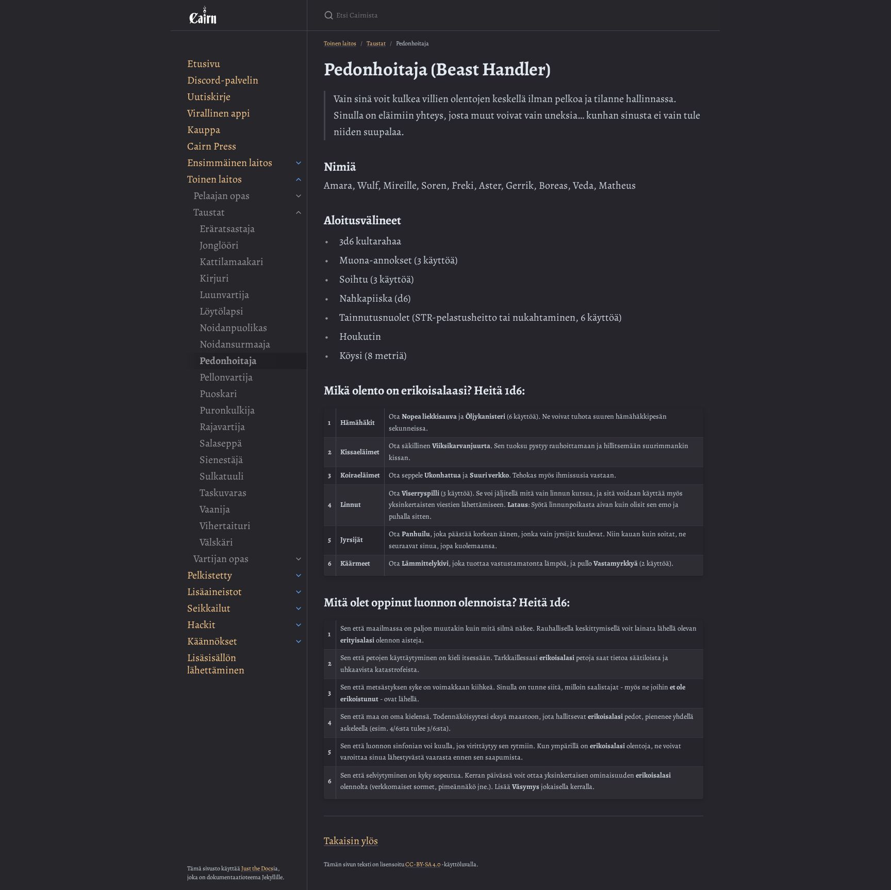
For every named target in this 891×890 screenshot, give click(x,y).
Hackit (201, 625)
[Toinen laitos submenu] (298, 179)
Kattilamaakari (231, 262)
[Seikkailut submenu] (298, 608)
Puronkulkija (227, 410)
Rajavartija (222, 427)
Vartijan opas (221, 559)
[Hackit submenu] (298, 625)
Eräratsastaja (227, 229)
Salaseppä (221, 443)
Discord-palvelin (222, 80)
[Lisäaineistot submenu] (298, 592)
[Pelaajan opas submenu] (298, 196)
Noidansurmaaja (235, 344)
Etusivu (203, 64)
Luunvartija (224, 295)
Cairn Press (211, 146)
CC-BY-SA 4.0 (422, 864)
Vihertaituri (225, 526)
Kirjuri (214, 278)
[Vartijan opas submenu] (298, 559)
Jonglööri (219, 245)
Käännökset (212, 641)
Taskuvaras (223, 493)
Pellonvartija (226, 377)
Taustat (209, 212)
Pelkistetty (209, 575)
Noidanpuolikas (233, 328)
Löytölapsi (221, 311)
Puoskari (218, 394)
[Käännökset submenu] (298, 641)
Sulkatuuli (222, 476)
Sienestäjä (221, 460)
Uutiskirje (208, 97)
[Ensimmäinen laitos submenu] (298, 163)
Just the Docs (257, 868)
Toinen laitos (214, 179)
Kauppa (203, 130)
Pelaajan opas (221, 196)
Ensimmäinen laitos (229, 163)
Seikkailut (208, 608)
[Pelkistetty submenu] (298, 575)
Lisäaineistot (214, 592)
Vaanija (215, 509)
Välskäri (216, 542)
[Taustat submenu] (298, 212)
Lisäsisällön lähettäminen (215, 664)
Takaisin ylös (351, 841)
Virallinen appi (218, 113)
